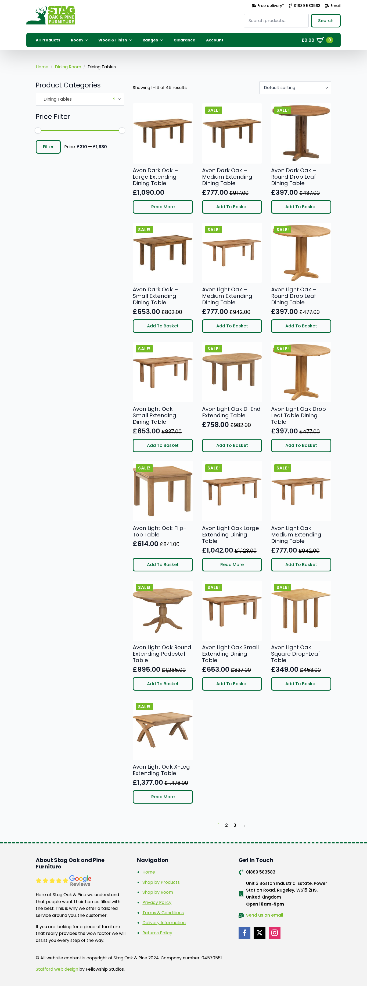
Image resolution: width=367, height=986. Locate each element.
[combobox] (80, 99)
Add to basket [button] (232, 207)
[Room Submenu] (88, 40)
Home (42, 67)
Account (215, 40)
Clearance (184, 40)
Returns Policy (157, 933)
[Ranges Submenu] (163, 40)
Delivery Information (164, 923)
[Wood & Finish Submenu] (132, 40)
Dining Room (68, 67)
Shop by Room (157, 892)
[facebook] (244, 933)
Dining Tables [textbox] (77, 99)
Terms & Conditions (163, 913)
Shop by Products (161, 882)
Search (325, 20)
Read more (163, 207)
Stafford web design (57, 969)
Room (77, 40)
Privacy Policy (156, 902)
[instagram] (274, 933)
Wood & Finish (112, 40)
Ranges (150, 40)
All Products (48, 40)
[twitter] (259, 933)
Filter (48, 147)
